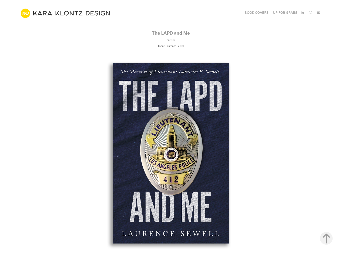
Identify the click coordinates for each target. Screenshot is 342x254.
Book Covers (256, 12)
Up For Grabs (285, 12)
